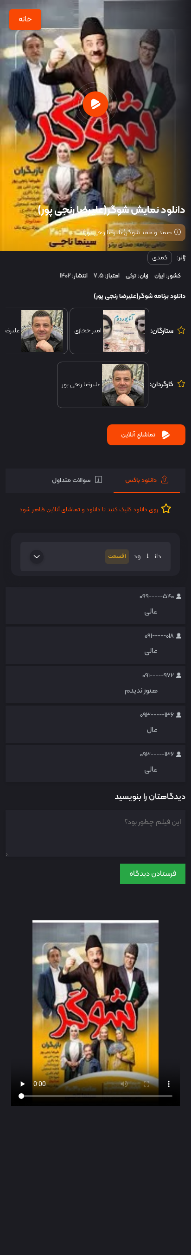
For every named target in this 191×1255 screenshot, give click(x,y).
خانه (25, 19)
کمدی (159, 258)
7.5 (98, 276)
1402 (65, 276)
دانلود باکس (141, 480)
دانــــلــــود (134, 556)
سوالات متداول (71, 480)
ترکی (131, 276)
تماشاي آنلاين (138, 435)
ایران (159, 276)
